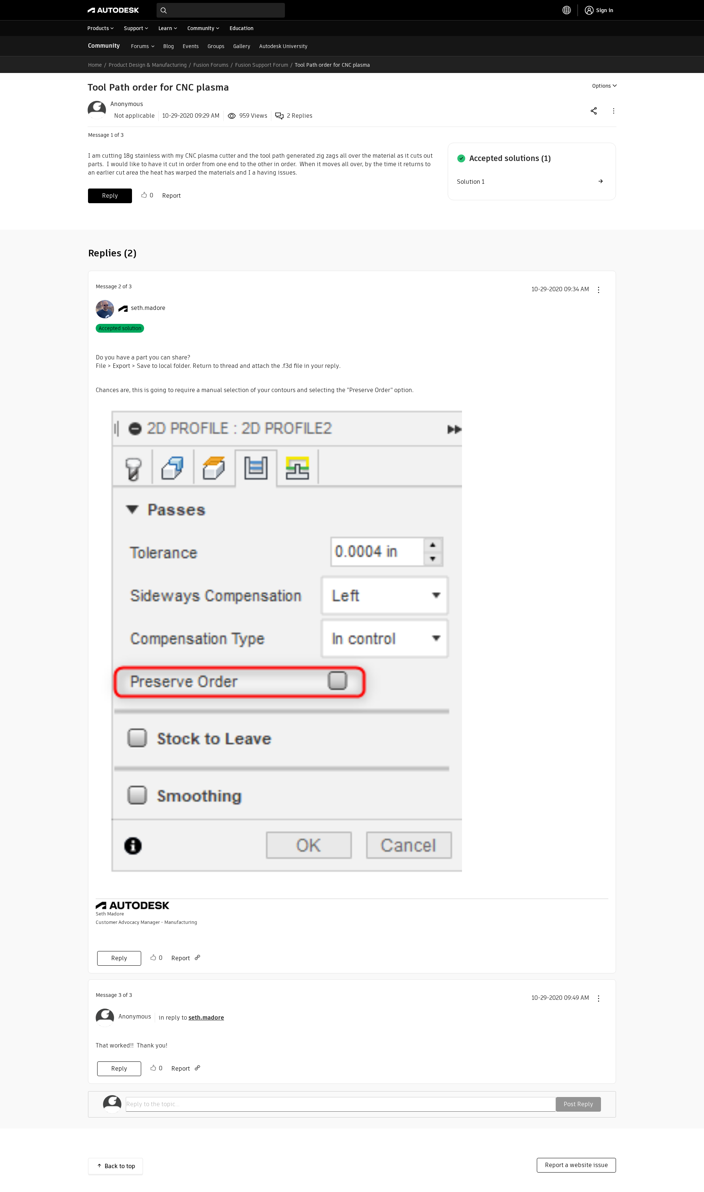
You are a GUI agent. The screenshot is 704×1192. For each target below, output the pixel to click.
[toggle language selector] (567, 10)
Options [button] (601, 85)
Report (171, 195)
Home (95, 65)
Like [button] (144, 195)
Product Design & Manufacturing (148, 65)
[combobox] (221, 10)
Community (104, 45)
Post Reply (578, 1104)
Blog (168, 46)
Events (191, 46)
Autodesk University (283, 46)
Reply (110, 195)
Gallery (241, 46)
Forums (140, 46)
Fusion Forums (210, 65)
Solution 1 (470, 182)
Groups (216, 46)
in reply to (191, 1017)
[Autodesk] (113, 10)
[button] (613, 110)
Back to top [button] (119, 1166)
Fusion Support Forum (261, 65)
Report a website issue (576, 1165)
